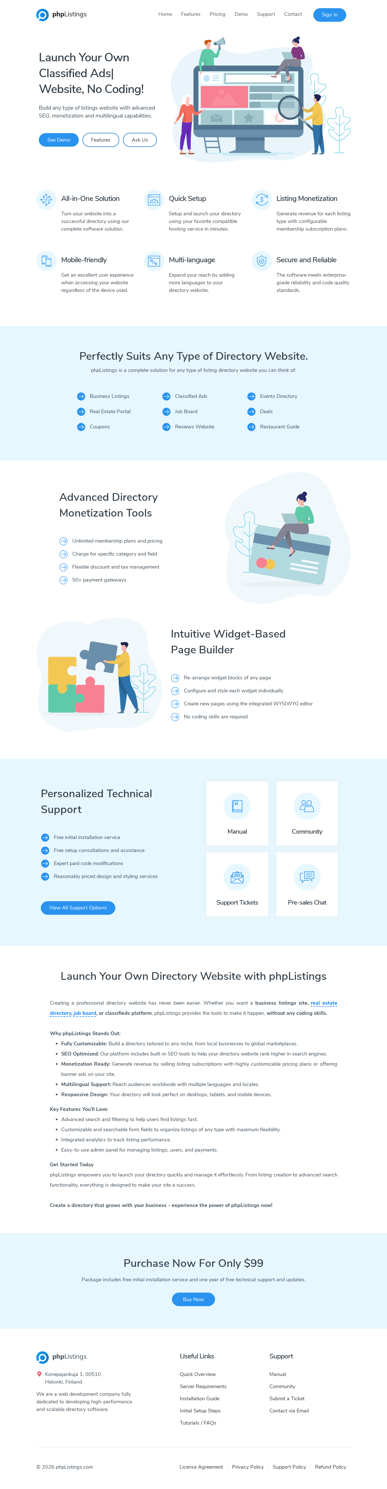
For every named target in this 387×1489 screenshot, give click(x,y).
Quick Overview (198, 1374)
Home (165, 14)
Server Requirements (203, 1386)
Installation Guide (199, 1398)
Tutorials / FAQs (198, 1422)
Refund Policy (330, 1467)
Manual (277, 1374)
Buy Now (193, 1299)
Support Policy (289, 1467)
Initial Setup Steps (200, 1410)
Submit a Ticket (287, 1398)
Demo (241, 14)
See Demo (58, 139)
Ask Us (140, 139)
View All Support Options (78, 907)
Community (282, 1386)
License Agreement (201, 1467)
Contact (293, 14)
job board (85, 1013)
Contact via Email (289, 1410)
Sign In (330, 14)
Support (266, 14)
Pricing (218, 14)
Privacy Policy (248, 1467)
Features (191, 14)
